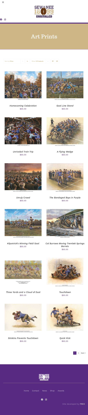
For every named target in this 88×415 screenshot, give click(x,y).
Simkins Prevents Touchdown (23, 338)
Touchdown (65, 292)
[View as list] (57, 61)
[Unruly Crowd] (23, 163)
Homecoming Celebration (23, 105)
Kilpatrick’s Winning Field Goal (23, 243)
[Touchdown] (65, 258)
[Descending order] (27, 61)
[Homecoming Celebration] (23, 71)
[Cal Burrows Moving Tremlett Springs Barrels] (65, 209)
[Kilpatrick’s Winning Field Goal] (23, 209)
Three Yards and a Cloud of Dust (23, 292)
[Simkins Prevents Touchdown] (23, 304)
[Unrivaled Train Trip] (23, 117)
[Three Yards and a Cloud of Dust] (23, 258)
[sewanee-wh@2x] (44, 375)
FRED (82, 404)
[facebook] (42, 399)
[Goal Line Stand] (65, 71)
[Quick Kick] (65, 304)
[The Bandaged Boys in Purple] (65, 163)
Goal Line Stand (64, 105)
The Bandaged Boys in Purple (64, 197)
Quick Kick (65, 338)
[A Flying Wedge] (65, 117)
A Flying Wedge (65, 151)
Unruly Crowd (23, 197)
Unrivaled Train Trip (23, 151)
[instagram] (46, 399)
